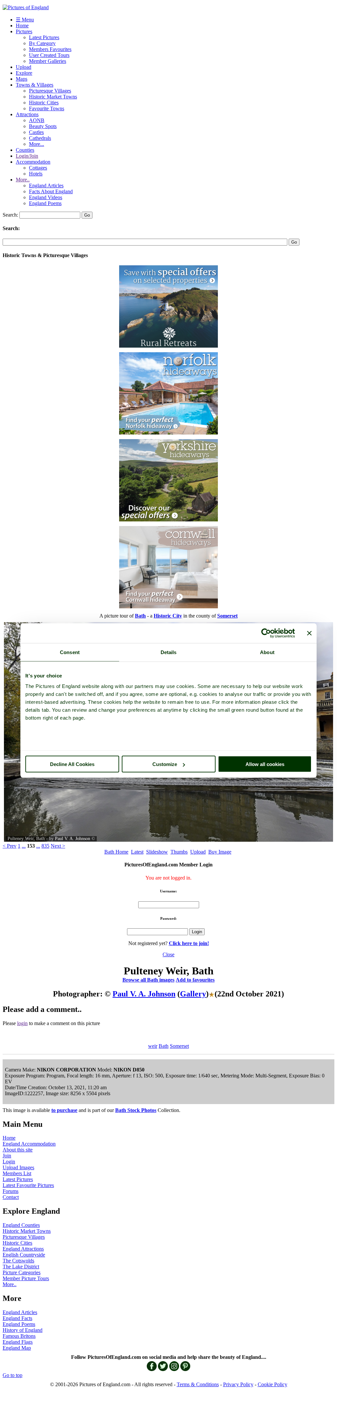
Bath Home (116, 852)
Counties (25, 150)
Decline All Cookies (72, 764)
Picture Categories (21, 1272)
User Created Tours (49, 55)
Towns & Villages (34, 85)
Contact (11, 1197)
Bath (163, 1046)
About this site (18, 1149)
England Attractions (23, 1249)
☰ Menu (25, 19)
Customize (164, 764)
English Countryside (24, 1254)
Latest (137, 852)
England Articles (46, 185)
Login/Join (27, 156)
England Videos (45, 197)
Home (22, 25)
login (22, 1023)
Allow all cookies (265, 764)
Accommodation (33, 162)
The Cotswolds (18, 1260)
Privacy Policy (238, 1384)
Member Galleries (47, 61)
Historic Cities (44, 102)
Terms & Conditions (198, 1384)
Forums (10, 1191)
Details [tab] (169, 652)
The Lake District (21, 1266)
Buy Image (219, 852)
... (24, 846)
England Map (17, 1348)
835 (45, 846)
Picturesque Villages (50, 90)
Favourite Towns (46, 108)
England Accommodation (29, 1144)
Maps (21, 79)
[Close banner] (309, 633)
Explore (24, 73)
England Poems (45, 203)
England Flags (18, 1342)
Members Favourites (50, 49)
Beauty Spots (43, 126)
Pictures (24, 31)
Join (7, 1155)
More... (36, 144)
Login (9, 1161)
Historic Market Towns (53, 96)
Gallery (193, 994)
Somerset (179, 1046)
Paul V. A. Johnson (72, 838)
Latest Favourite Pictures (28, 1185)
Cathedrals (40, 138)
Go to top (12, 1375)
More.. (23, 179)
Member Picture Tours (26, 1278)
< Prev (9, 846)
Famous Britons (19, 1336)
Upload (23, 67)
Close (168, 954)
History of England (22, 1330)
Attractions (27, 114)
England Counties (21, 1225)
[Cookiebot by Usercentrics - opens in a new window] (266, 633)
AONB (36, 120)
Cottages (38, 168)
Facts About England (51, 191)
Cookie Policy (272, 1384)
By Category (42, 43)
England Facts (17, 1318)
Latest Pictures (44, 37)
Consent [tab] (70, 652)
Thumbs (179, 852)
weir (152, 1046)
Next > (58, 846)
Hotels (35, 173)
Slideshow (157, 852)
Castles (36, 132)
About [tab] (267, 652)
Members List (17, 1173)
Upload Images (18, 1167)
